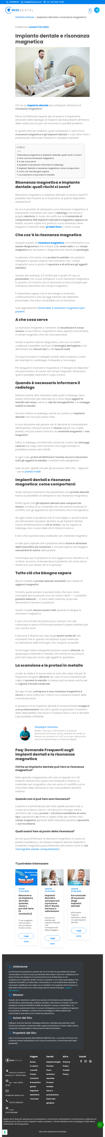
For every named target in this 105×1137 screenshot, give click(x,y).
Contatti (34, 1078)
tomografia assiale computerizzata (37, 849)
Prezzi (33, 1074)
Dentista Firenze (24, 17)
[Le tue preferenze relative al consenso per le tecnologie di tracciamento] (4, 1132)
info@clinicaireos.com (33, 2)
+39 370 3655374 (16, 1102)
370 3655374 (14, 2)
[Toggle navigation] (97, 10)
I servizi (33, 1070)
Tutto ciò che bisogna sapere (34, 171)
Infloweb (62, 1131)
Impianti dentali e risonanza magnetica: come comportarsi (49, 168)
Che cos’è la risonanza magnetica (36, 158)
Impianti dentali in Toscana (34, 1094)
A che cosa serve (27, 161)
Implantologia (53, 1062)
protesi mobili (32, 471)
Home (33, 1062)
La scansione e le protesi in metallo (37, 174)
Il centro (34, 1066)
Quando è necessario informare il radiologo (41, 164)
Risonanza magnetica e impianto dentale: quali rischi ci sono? (50, 155)
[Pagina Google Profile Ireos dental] (90, 1061)
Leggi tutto (26, 937)
